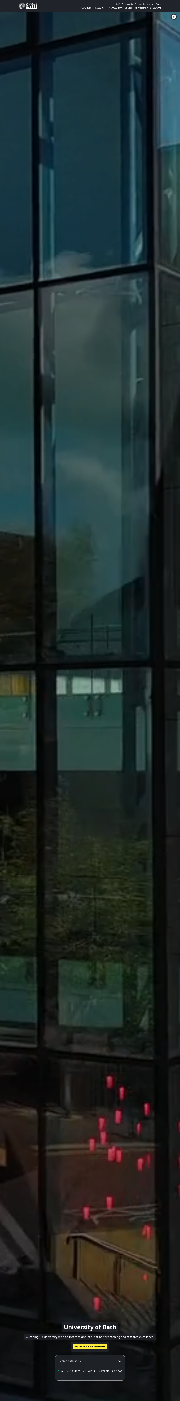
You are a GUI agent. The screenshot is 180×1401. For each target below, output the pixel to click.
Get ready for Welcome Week (90, 1346)
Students (129, 4)
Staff (118, 4)
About (157, 7)
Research (99, 7)
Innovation (115, 7)
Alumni (158, 4)
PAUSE (174, 17)
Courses (86, 7)
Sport (128, 7)
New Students (144, 4)
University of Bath (29, 5)
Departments (142, 7)
